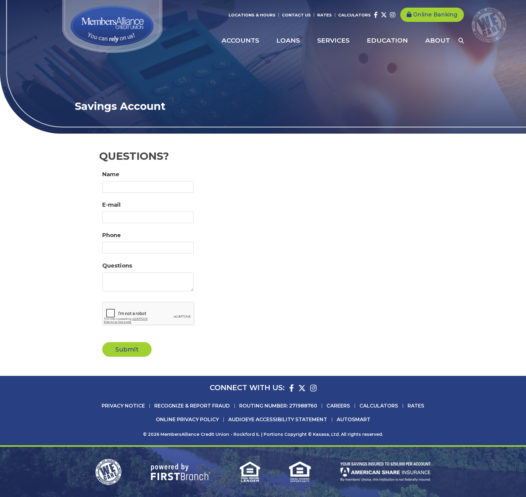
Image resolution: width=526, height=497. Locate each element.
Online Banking (435, 14)
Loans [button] (288, 40)
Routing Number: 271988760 (278, 406)
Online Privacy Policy (187, 420)
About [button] (437, 40)
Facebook (376, 15)
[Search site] (461, 40)
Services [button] (333, 40)
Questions (117, 265)
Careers (338, 406)
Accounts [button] (240, 40)
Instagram (392, 15)
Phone (111, 235)
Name (110, 174)
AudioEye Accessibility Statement (277, 420)
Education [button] (387, 40)
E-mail (111, 204)
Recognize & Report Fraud (192, 406)
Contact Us (296, 14)
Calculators (354, 14)
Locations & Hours (252, 14)
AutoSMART (353, 420)
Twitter (384, 15)
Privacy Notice (123, 406)
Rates (324, 14)
